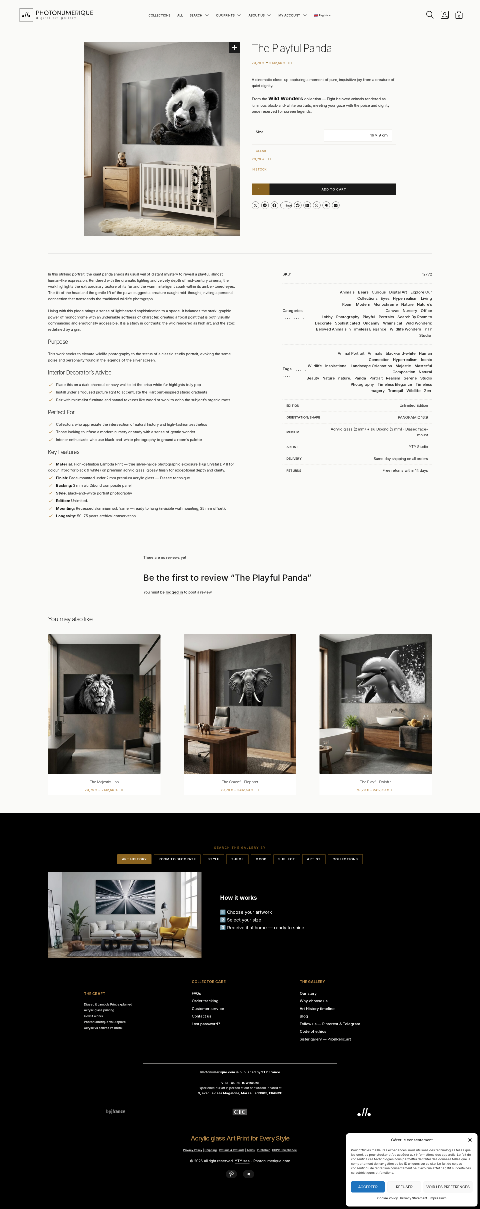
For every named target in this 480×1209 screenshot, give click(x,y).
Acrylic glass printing (99, 1010)
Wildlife (413, 390)
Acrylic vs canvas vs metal (103, 1028)
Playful (369, 316)
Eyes (385, 298)
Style (213, 859)
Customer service (208, 1008)
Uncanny (371, 323)
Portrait (376, 378)
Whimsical (392, 323)
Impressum (438, 1198)
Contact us (201, 1016)
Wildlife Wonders (405, 329)
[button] (470, 1140)
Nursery (410, 310)
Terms (250, 1150)
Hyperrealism (405, 298)
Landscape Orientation (371, 366)
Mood (261, 859)
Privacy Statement (413, 1198)
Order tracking (205, 1000)
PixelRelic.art (339, 1039)
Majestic (403, 366)
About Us (256, 15)
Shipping (210, 1150)
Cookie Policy (387, 1198)
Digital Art (398, 292)
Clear (261, 151)
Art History (134, 859)
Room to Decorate (177, 859)
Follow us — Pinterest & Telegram (330, 1024)
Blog (304, 1016)
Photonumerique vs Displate (105, 1022)
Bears (363, 292)
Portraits (386, 316)
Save (289, 205)
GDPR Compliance (284, 1150)
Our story (308, 993)
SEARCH (196, 15)
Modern (363, 304)
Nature (407, 304)
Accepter (368, 1186)
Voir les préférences (448, 1186)
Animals (347, 292)
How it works (93, 1016)
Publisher (263, 1150)
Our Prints (225, 15)
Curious (379, 292)
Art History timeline (317, 1008)
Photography (348, 316)
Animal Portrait (351, 353)
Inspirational (336, 366)
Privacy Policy (192, 1150)
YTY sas (242, 1160)
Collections (159, 15)
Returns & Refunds (231, 1150)
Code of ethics (313, 1031)
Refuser (404, 1186)
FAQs (196, 993)
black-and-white (401, 353)
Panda (360, 378)
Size (260, 132)
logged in (174, 592)
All (180, 15)
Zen (427, 390)
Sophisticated (347, 323)
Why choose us (314, 1000)
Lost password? (206, 1024)
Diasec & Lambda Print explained (108, 1004)
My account (289, 15)
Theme (237, 859)
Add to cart (334, 189)
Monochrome (386, 304)
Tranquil (395, 390)
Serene (410, 378)
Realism (393, 378)
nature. (344, 378)
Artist (314, 859)
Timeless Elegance (395, 384)
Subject (287, 859)
